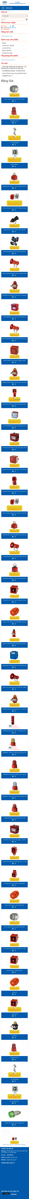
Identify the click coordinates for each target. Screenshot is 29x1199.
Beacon (4, 43)
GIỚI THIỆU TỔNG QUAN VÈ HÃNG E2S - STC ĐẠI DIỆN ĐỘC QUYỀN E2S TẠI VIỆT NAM (14, 67)
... (2, 1131)
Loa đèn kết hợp (6, 48)
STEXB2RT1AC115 (7, 76)
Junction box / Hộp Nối (8, 45)
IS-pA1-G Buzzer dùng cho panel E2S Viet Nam (14, 73)
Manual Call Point (6, 50)
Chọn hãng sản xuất (6, 36)
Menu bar (9, 8)
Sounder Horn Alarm (7, 53)
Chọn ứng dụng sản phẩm (8, 60)
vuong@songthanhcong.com (9, 27)
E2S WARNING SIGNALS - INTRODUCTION (13, 71)
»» (8, 1131)
